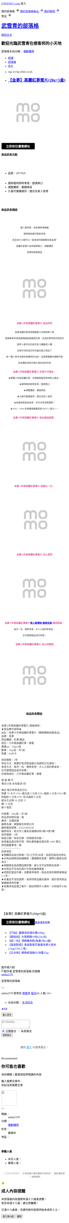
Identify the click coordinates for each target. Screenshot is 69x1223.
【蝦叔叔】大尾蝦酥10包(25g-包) (27, 936)
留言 (33, 993)
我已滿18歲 (8, 1216)
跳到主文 (6, 35)
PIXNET (15, 1173)
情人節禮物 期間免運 (41, 623)
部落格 (12, 62)
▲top (4, 1008)
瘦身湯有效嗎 (42, 922)
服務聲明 (35, 1176)
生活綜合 (27, 1002)
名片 (10, 66)
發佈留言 (7, 1035)
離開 (19, 1216)
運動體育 (28, 51)
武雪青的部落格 (20, 26)
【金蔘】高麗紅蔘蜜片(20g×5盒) (36, 80)
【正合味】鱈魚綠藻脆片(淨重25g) (28, 952)
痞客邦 (26, 993)
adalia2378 (7, 974)
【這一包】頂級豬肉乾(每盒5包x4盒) (29, 940)
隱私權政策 (59, 1173)
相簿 (10, 58)
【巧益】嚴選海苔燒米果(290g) (26, 932)
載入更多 (7, 1015)
